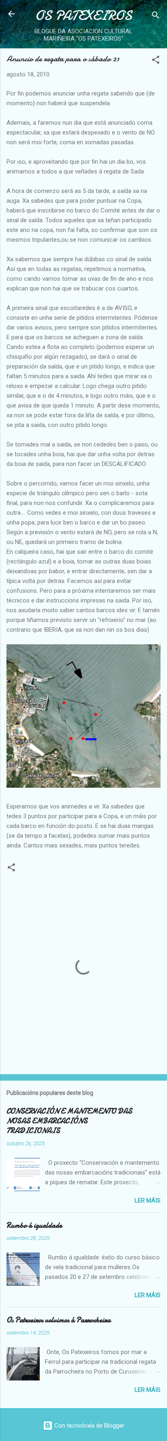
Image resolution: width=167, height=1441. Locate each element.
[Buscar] (156, 16)
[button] (156, 61)
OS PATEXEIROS (83, 16)
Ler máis (148, 1200)
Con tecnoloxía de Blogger (88, 1425)
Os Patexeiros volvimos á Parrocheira (58, 1320)
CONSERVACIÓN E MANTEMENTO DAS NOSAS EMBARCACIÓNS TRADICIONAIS (69, 1121)
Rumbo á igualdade (34, 1225)
